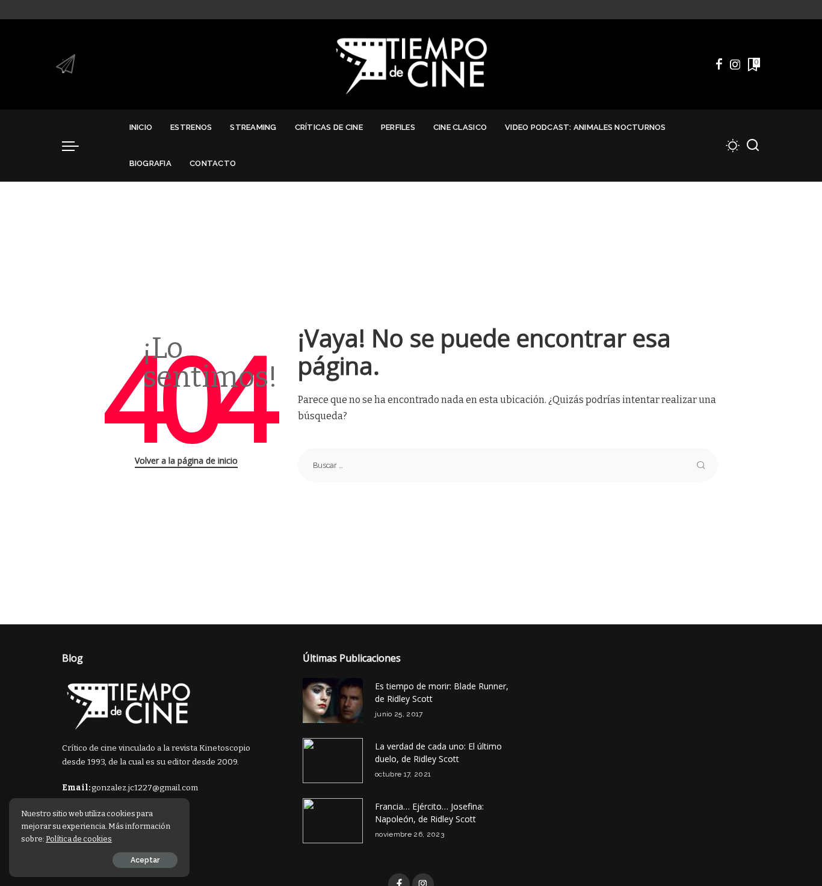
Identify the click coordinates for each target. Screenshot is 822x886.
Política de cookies (79, 838)
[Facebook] (719, 64)
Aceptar (145, 860)
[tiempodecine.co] (411, 64)
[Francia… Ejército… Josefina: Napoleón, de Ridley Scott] (333, 820)
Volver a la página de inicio (186, 460)
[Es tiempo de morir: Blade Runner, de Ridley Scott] (333, 700)
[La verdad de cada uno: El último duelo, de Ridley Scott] (333, 760)
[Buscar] (753, 145)
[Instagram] (735, 64)
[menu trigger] (76, 145)
